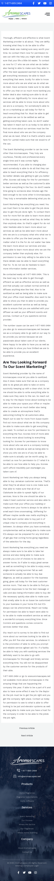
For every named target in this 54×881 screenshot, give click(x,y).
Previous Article (27, 728)
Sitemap (19, 866)
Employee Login (31, 866)
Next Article (27, 735)
